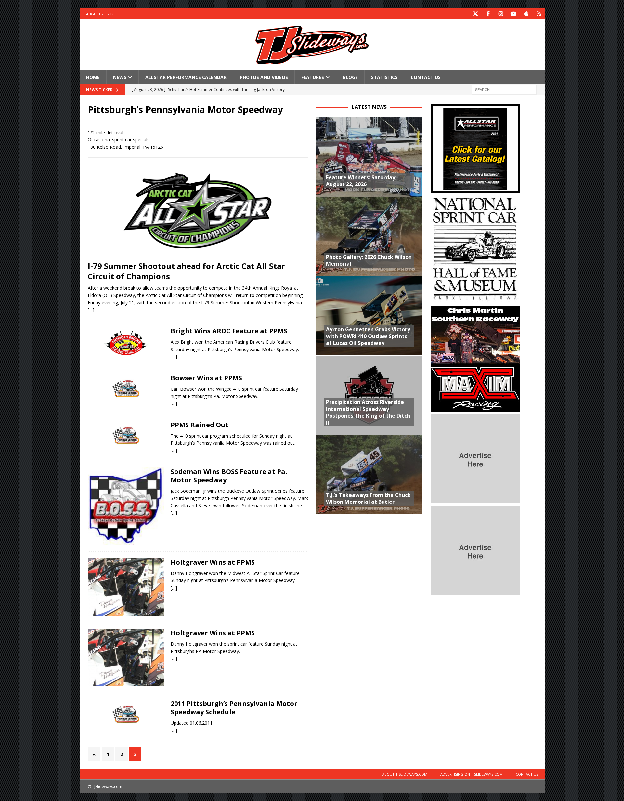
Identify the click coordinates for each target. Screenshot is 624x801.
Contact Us (426, 77)
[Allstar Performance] (475, 189)
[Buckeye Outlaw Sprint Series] (126, 506)
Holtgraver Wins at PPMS (213, 562)
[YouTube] (513, 13)
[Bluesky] (539, 13)
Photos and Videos (264, 77)
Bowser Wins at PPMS (206, 378)
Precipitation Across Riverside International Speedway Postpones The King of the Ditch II (368, 412)
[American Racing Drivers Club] (126, 342)
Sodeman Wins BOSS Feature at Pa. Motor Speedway (229, 475)
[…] (91, 310)
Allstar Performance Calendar (186, 77)
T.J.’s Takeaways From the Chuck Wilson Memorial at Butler (368, 498)
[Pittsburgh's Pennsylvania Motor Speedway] (126, 389)
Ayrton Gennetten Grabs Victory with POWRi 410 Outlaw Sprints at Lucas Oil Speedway (368, 336)
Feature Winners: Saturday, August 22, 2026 (361, 181)
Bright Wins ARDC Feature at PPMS (229, 330)
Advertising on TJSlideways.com (471, 774)
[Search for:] (504, 89)
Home (93, 77)
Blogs (350, 77)
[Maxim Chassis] (475, 408)
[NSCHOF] (475, 300)
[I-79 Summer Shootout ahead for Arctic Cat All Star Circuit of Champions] (198, 211)
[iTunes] (526, 13)
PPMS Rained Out (199, 424)
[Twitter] (475, 13)
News (119, 77)
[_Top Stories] (126, 587)
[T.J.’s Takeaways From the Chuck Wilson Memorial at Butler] (369, 474)
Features (312, 77)
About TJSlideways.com (404, 774)
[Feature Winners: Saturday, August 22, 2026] (369, 157)
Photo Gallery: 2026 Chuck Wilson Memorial (369, 260)
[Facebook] (488, 13)
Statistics (384, 77)
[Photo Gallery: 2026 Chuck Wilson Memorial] (369, 236)
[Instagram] (501, 13)
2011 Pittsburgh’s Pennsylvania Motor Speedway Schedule (234, 707)
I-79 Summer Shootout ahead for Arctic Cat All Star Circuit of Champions (186, 271)
